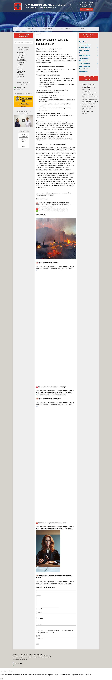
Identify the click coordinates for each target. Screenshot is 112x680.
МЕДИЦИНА (38, 33)
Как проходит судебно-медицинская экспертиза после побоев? (53, 193)
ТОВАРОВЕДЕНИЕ (21, 71)
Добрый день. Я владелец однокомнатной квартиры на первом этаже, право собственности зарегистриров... (89, 88)
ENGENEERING (20, 57)
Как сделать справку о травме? (45, 195)
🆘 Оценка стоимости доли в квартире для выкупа (51, 387)
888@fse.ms (86, 6)
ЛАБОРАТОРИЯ (20, 76)
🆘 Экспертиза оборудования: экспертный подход (51, 523)
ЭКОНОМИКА (20, 66)
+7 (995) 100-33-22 (86, 4)
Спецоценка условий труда (20, 659)
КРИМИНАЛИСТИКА (21, 54)
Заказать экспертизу (86, 9)
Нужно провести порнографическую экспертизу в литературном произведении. (90, 101)
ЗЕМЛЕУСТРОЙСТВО (22, 61)
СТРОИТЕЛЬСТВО (21, 59)
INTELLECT (19, 73)
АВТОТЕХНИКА (20, 74)
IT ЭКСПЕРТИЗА (20, 55)
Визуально (38, 595)
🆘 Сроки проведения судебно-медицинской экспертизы (52, 209)
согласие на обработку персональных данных (53, 630)
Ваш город (39, 624)
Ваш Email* (39, 608)
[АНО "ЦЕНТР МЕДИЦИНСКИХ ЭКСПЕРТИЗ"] (17, 10)
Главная (30, 29)
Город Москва (83, 42)
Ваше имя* (39, 612)
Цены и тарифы (64, 29)
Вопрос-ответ (47, 29)
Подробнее (88, 675)
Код (40, 595)
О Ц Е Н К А (19, 67)
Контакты (81, 29)
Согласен (2, 678)
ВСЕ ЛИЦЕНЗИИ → (18, 89)
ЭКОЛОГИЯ (19, 69)
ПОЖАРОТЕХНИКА (21, 62)
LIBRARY (19, 78)
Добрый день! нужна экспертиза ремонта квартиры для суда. (88, 106)
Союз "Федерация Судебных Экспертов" (39, 657)
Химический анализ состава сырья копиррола (88, 111)
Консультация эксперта (88, 78)
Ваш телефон (39, 618)
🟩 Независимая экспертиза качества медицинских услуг (52, 211)
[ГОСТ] (23, 148)
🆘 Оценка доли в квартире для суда (47, 262)
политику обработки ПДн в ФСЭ (45, 632)
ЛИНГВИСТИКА (20, 64)
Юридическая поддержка (23, 35)
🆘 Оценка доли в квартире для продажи (48, 398)
